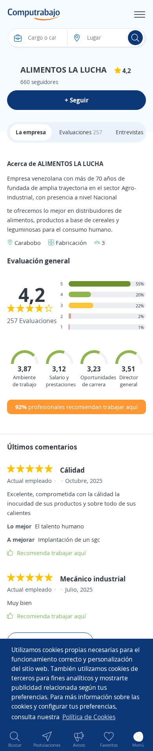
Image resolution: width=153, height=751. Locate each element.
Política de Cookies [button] (88, 717)
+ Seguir (77, 100)
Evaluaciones (80, 132)
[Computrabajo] (34, 14)
